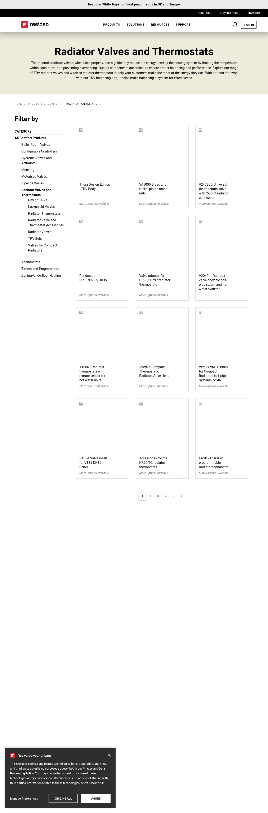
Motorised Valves (34, 176)
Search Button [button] (235, 24)
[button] (181, 496)
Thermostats (30, 262)
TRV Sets (35, 238)
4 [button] (165, 496)
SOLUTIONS (135, 24)
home (19, 103)
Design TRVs (37, 200)
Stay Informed (229, 13)
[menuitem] (111, 24)
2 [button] (150, 496)
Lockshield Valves (41, 206)
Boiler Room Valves (35, 144)
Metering (27, 169)
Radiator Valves (39, 231)
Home (33, 24)
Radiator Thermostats (44, 213)
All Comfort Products (30, 138)
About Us (205, 12)
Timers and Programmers (40, 268)
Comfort (54, 103)
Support (183, 24)
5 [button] (173, 496)
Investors (254, 13)
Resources (160, 24)
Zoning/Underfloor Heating (41, 275)
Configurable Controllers (39, 151)
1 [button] (142, 496)
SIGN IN (250, 24)
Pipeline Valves (32, 183)
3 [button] (158, 496)
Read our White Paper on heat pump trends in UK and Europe (134, 4)
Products (111, 24)
